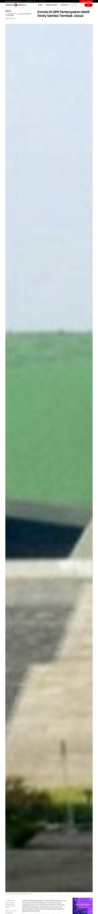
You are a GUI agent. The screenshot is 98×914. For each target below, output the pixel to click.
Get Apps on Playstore (86, 1)
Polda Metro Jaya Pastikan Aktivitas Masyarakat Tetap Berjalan (10, 905)
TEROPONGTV (65, 5)
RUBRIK (40, 5)
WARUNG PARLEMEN (51, 5)
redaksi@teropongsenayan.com (14, 1)
